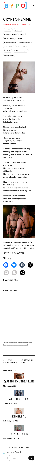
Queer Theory (20, 47)
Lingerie (19, 38)
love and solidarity (10, 42)
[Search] (31, 458)
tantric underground (20, 51)
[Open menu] (33, 6)
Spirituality (7, 51)
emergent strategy (10, 34)
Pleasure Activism (24, 42)
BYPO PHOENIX (15, 24)
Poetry (5, 24)
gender (22, 34)
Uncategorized (9, 55)
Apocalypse (18, 30)
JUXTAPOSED (19, 434)
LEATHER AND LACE (19, 399)
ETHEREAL (19, 416)
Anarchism (7, 30)
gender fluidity (9, 38)
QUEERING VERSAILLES (18, 381)
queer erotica (8, 47)
